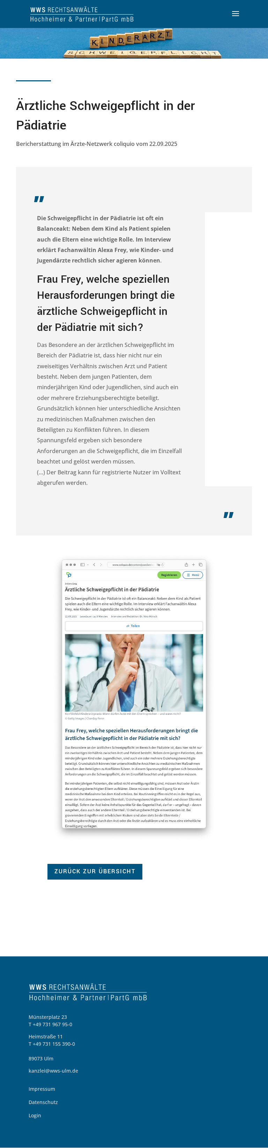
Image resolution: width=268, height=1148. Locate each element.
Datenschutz (43, 1102)
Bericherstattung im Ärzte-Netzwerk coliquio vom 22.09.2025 (96, 144)
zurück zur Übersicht (94, 871)
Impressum (42, 1089)
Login (35, 1115)
